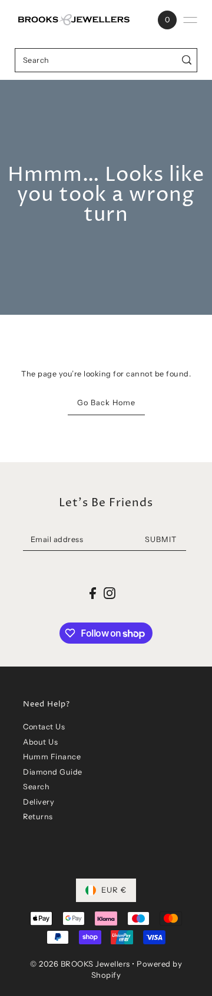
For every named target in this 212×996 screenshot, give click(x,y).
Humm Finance (52, 756)
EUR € (114, 889)
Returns (38, 816)
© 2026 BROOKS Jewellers (80, 963)
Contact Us (44, 726)
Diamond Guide (52, 772)
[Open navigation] (190, 20)
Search (36, 786)
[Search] (187, 60)
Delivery (38, 802)
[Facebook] (93, 593)
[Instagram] (109, 593)
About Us (40, 742)
